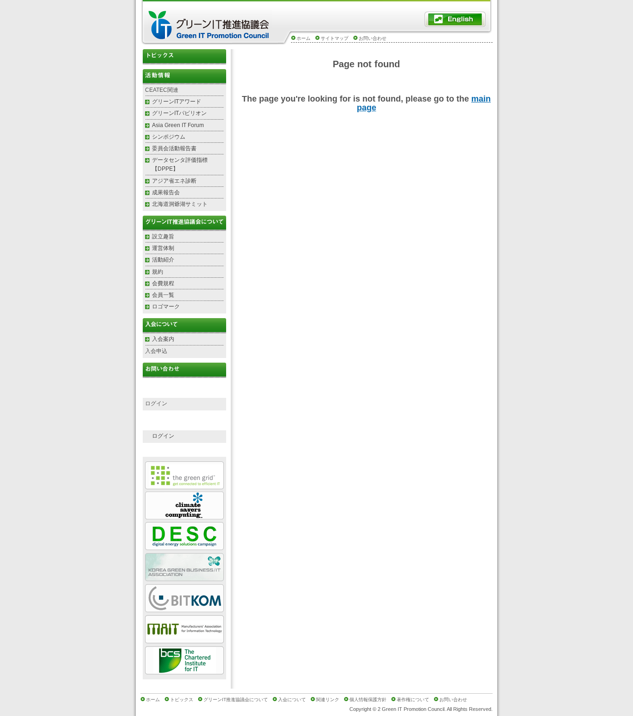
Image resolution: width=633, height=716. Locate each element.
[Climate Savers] (184, 515)
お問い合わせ (372, 38)
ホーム (303, 38)
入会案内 (163, 339)
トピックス (184, 56)
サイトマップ (334, 38)
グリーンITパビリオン (179, 113)
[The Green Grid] (184, 485)
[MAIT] (184, 639)
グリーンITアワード (176, 101)
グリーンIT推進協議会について (235, 699)
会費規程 (163, 283)
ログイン (163, 436)
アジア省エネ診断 (174, 181)
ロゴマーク (166, 306)
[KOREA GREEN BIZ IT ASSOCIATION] (184, 577)
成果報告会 (166, 192)
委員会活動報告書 (174, 148)
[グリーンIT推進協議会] (210, 37)
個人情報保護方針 (367, 699)
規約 (157, 271)
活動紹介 (163, 259)
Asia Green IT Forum (178, 125)
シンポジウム (168, 137)
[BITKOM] (184, 608)
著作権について (413, 699)
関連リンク (327, 699)
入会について (292, 699)
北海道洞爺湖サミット (180, 204)
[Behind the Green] (184, 546)
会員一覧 (163, 295)
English (455, 19)
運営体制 (163, 248)
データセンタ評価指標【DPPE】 (180, 164)
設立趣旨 (163, 236)
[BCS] (184, 670)
